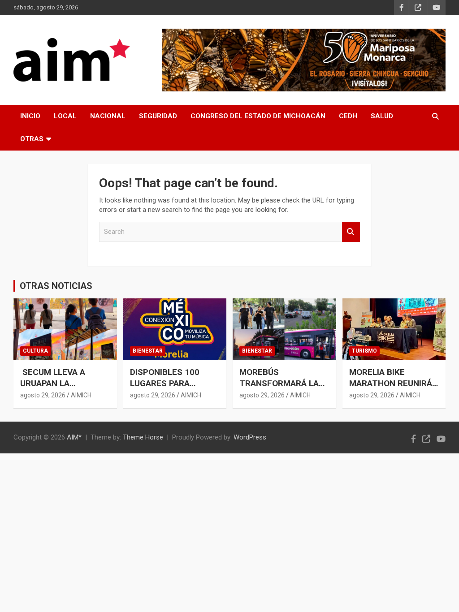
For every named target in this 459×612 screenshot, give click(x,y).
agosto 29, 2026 (42, 395)
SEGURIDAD (158, 116)
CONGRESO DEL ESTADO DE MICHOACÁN (258, 116)
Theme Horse (143, 437)
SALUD (382, 116)
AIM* (74, 437)
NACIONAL (108, 116)
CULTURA (35, 351)
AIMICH (81, 395)
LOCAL (65, 116)
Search (351, 232)
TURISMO (364, 351)
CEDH (348, 116)
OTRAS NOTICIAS (56, 285)
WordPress (250, 437)
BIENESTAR (148, 351)
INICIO (30, 116)
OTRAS (31, 139)
